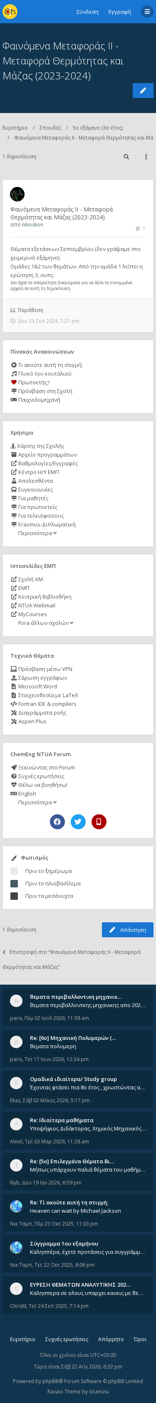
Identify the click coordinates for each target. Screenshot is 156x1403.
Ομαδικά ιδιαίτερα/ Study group (73, 1079)
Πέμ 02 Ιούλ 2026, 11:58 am (57, 1018)
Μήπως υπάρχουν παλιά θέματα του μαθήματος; (88, 1169)
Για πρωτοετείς (37, 507)
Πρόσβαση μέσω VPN (44, 669)
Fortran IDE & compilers (47, 704)
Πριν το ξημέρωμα (48, 871)
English (26, 793)
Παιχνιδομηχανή (38, 399)
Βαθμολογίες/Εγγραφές (47, 463)
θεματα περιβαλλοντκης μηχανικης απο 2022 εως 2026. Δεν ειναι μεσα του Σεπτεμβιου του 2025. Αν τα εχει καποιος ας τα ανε (88, 1005)
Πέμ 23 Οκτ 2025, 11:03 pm (66, 1223)
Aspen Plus (32, 721)
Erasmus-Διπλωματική (46, 524)
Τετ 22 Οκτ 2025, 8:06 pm (64, 1264)
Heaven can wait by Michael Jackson (75, 1210)
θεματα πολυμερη (53, 1046)
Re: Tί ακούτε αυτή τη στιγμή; (69, 1202)
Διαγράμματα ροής (41, 712)
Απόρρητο (111, 1339)
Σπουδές (50, 127)
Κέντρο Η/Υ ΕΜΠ (38, 472)
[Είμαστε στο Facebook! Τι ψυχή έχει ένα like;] (57, 821)
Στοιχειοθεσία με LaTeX (47, 695)
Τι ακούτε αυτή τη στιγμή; (50, 365)
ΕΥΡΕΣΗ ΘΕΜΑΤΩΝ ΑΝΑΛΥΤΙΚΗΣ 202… (80, 1284)
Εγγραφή (120, 11)
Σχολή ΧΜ (30, 579)
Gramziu (99, 1391)
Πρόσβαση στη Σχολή (44, 391)
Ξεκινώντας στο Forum (46, 767)
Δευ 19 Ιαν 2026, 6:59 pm (52, 1182)
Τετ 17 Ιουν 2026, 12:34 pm (57, 1059)
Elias (15, 1100)
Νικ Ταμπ (21, 1223)
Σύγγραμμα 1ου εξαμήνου (64, 1243)
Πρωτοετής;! (33, 382)
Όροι (140, 1339)
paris (16, 1018)
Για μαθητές (32, 498)
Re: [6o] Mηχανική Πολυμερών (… (73, 1038)
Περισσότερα (35, 533)
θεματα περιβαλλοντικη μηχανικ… (75, 996)
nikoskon (32, 224)
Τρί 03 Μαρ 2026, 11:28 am (57, 1141)
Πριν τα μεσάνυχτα (49, 895)
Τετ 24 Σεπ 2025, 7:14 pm (59, 1306)
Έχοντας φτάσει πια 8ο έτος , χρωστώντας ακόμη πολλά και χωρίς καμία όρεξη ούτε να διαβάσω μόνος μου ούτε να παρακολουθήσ (88, 1087)
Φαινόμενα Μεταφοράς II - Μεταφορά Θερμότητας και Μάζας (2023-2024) (63, 60)
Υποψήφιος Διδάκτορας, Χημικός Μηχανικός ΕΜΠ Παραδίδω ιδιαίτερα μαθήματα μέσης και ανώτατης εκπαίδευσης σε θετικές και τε (88, 1128)
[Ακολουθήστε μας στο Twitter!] (78, 821)
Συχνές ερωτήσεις (40, 776)
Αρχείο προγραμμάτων (47, 454)
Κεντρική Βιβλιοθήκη (44, 596)
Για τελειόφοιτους (40, 515)
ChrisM (18, 1306)
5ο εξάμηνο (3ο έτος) (98, 127)
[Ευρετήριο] (9, 11)
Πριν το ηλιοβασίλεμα (53, 883)
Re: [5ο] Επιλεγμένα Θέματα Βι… (72, 1161)
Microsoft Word (37, 686)
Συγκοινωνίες (35, 489)
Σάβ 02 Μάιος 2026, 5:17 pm (56, 1100)
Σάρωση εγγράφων (42, 677)
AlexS (16, 1141)
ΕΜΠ (23, 588)
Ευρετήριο (15, 127)
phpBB (50, 1381)
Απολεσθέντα (35, 480)
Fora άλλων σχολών (43, 623)
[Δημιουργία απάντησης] (143, 90)
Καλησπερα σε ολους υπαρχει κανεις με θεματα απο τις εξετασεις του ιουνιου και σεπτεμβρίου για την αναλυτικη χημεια (88, 1293)
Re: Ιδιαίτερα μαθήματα (62, 1120)
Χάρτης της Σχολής (40, 446)
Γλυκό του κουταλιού (44, 373)
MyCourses (32, 614)
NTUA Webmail (36, 605)
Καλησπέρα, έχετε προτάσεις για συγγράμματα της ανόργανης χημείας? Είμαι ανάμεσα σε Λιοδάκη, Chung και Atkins (88, 1252)
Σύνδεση (88, 11)
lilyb (15, 1182)
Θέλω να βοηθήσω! (42, 785)
